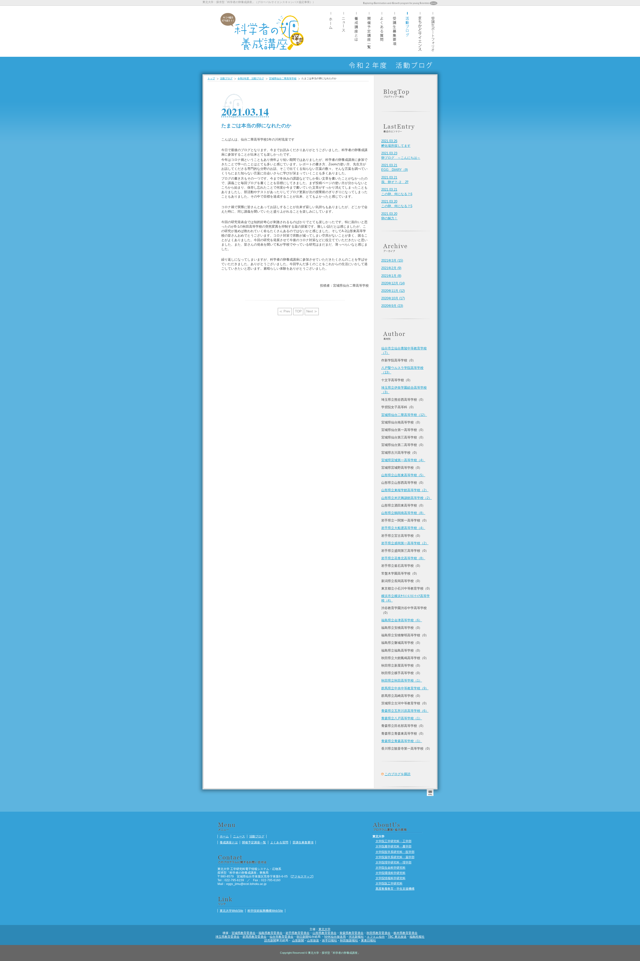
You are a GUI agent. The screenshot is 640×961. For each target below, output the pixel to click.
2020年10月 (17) (393, 298)
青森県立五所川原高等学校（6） (404, 711)
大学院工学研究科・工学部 (394, 841)
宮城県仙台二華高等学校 (282, 78)
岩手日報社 (329, 940)
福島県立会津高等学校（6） (401, 620)
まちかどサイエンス (420, 31)
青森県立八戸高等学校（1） (401, 718)
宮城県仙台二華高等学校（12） (404, 415)
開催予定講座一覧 (369, 31)
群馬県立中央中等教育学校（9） (404, 688)
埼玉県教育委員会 (228, 936)
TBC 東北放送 (397, 936)
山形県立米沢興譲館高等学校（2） (406, 498)
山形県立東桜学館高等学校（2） (404, 490)
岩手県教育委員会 (298, 932)
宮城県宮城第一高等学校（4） (403, 460)
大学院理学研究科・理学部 (394, 862)
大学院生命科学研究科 (391, 867)
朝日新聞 (302, 936)
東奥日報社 (368, 940)
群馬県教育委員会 (254, 936)
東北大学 (324, 929)
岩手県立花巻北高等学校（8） (403, 558)
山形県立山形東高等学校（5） (403, 475)
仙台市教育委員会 (282, 936)
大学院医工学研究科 (389, 883)
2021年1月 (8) (391, 276)
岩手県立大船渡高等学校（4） (403, 528)
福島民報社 (417, 936)
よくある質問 (382, 31)
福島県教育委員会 (270, 932)
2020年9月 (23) (392, 306)
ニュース (343, 31)
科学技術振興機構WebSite (265, 910)
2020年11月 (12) (393, 291)
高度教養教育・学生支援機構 (395, 888)
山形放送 (313, 940)
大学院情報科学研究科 (391, 878)
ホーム (330, 31)
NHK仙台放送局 (335, 936)
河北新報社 (356, 936)
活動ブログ (407, 31)
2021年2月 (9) (391, 268)
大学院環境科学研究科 (391, 872)
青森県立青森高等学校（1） (401, 741)
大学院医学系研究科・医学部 (395, 851)
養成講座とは (356, 31)
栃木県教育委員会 (406, 932)
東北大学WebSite (231, 910)
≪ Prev (284, 311)
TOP (298, 311)
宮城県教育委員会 (244, 932)
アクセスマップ (302, 876)
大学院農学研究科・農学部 (394, 846)
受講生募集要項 (394, 31)
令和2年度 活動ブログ (251, 78)
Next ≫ (311, 311)
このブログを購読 (397, 774)
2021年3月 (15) (392, 260)
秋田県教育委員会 (378, 932)
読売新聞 (270, 940)
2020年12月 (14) (393, 283)
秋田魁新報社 (349, 940)
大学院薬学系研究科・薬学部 (395, 857)
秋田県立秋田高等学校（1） (401, 680)
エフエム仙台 (376, 936)
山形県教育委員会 (324, 932)
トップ (211, 78)
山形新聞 (298, 940)
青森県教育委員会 (352, 932)
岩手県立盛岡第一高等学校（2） (404, 543)
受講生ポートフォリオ (432, 31)
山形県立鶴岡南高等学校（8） (403, 513)
